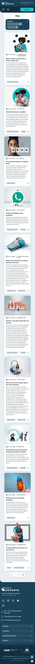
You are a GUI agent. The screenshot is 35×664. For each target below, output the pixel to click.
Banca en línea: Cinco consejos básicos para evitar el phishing (17, 384)
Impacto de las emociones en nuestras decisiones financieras (17, 262)
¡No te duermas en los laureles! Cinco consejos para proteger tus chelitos (16, 451)
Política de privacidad (19, 660)
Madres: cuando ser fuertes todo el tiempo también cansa (16, 60)
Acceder (26, 9)
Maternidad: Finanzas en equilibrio (16, 112)
